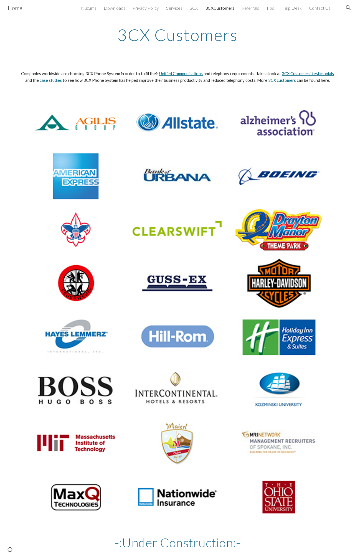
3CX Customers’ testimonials (308, 73)
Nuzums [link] (89, 8)
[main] (177, 34)
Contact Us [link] (319, 8)
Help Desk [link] (291, 8)
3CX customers (282, 80)
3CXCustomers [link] (219, 8)
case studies (51, 80)
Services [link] (174, 8)
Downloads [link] (114, 8)
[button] (348, 7)
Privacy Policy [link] (146, 8)
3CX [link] (194, 8)
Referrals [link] (250, 8)
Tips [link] (270, 8)
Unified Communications (181, 73)
